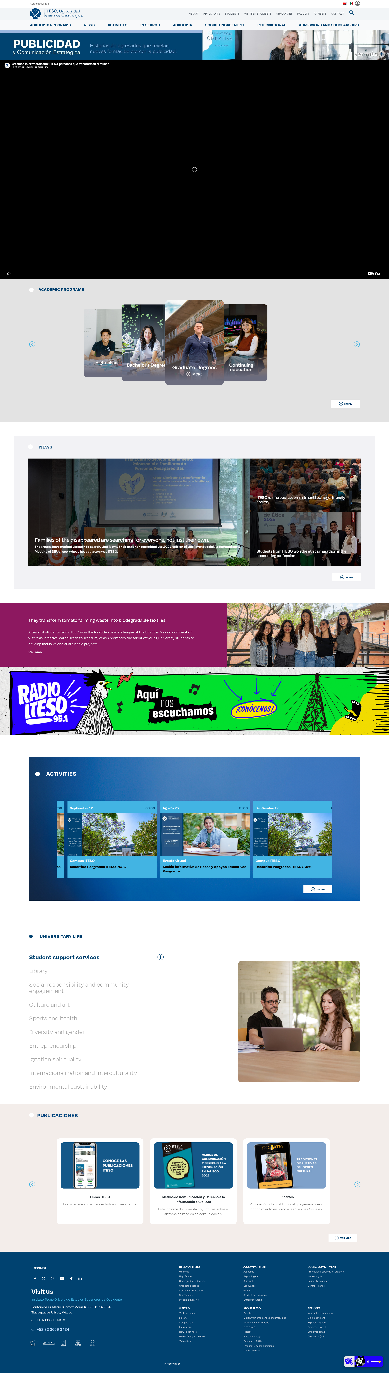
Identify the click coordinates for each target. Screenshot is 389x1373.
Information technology (320, 1313)
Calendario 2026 (252, 1341)
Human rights (315, 1276)
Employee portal (317, 1327)
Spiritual (248, 1281)
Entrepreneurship (253, 1299)
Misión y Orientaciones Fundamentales (264, 1317)
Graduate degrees (189, 1285)
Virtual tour (185, 1341)
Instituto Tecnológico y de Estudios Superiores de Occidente (76, 1299)
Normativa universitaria (256, 1322)
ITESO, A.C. (249, 1327)
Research (150, 24)
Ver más (35, 652)
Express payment (317, 1322)
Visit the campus (188, 1313)
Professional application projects (326, 1271)
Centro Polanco (316, 1285)
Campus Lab (186, 1322)
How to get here (188, 1331)
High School (185, 1276)
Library (183, 1317)
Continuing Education (191, 1290)
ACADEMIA (182, 24)
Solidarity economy (318, 1281)
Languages (249, 1285)
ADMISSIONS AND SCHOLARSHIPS (329, 24)
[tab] (98, 957)
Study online (186, 1295)
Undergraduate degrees (192, 1281)
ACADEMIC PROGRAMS (50, 24)
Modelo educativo (189, 1299)
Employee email (316, 1331)
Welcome (184, 1271)
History (247, 1331)
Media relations (252, 1350)
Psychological (250, 1276)
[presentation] (32, 1184)
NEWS (89, 24)
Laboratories (186, 1327)
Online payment (316, 1317)
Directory (248, 1313)
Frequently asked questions (258, 1345)
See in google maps (49, 1320)
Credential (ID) (316, 1336)
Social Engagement (224, 24)
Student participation (255, 1295)
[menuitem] (194, 13)
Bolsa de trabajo (252, 1336)
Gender (247, 1290)
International (271, 24)
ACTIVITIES (117, 24)
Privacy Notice (172, 1364)
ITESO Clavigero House (192, 1336)
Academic (248, 1271)
